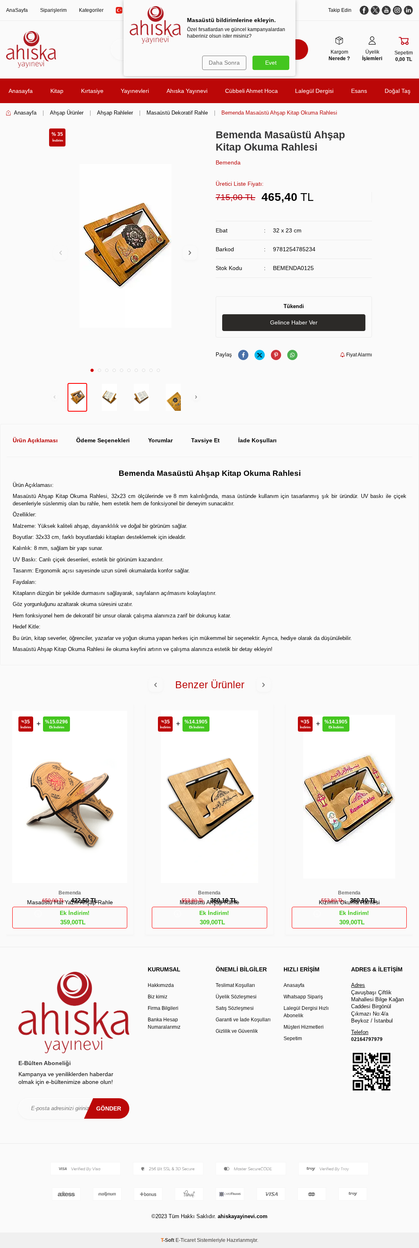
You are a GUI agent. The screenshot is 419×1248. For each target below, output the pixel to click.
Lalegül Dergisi (314, 91)
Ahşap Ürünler (66, 113)
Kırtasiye (92, 91)
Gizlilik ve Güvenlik (237, 1031)
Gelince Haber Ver (294, 322)
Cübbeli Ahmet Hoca (251, 91)
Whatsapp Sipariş (303, 997)
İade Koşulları (257, 440)
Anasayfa (21, 91)
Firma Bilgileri (163, 1008)
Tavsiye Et (205, 440)
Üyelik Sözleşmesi (236, 997)
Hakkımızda (161, 985)
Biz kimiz (157, 997)
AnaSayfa (17, 10)
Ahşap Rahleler (115, 113)
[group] (125, 245)
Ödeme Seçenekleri (103, 440)
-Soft (168, 1240)
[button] (92, 370)
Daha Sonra (224, 62)
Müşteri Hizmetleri (304, 1027)
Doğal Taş (397, 91)
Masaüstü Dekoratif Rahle (177, 113)
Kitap (56, 91)
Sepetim (293, 1038)
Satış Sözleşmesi (235, 1008)
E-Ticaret (186, 1240)
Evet (271, 62)
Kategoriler (91, 10)
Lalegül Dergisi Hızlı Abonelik (306, 1011)
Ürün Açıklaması (35, 440)
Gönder (108, 1108)
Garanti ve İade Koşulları (243, 1020)
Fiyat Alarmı (358, 355)
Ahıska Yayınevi (187, 91)
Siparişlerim (53, 10)
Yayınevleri (135, 91)
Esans (359, 91)
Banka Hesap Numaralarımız (164, 1023)
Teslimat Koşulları (235, 985)
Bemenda (228, 162)
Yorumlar (160, 440)
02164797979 (367, 1039)
